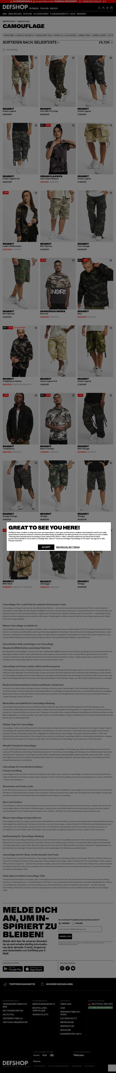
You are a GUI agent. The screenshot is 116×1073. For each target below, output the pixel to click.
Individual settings (68, 547)
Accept (46, 547)
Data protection (15, 540)
